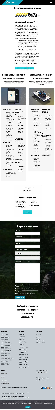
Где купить (31, 68)
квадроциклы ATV (19, 62)
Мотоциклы (31, 60)
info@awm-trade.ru (41, 380)
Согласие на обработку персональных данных (9, 399)
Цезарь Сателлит (31, 54)
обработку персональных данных (28, 288)
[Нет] (53, 405)
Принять (28, 407)
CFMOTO (28, 56)
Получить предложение (21, 68)
